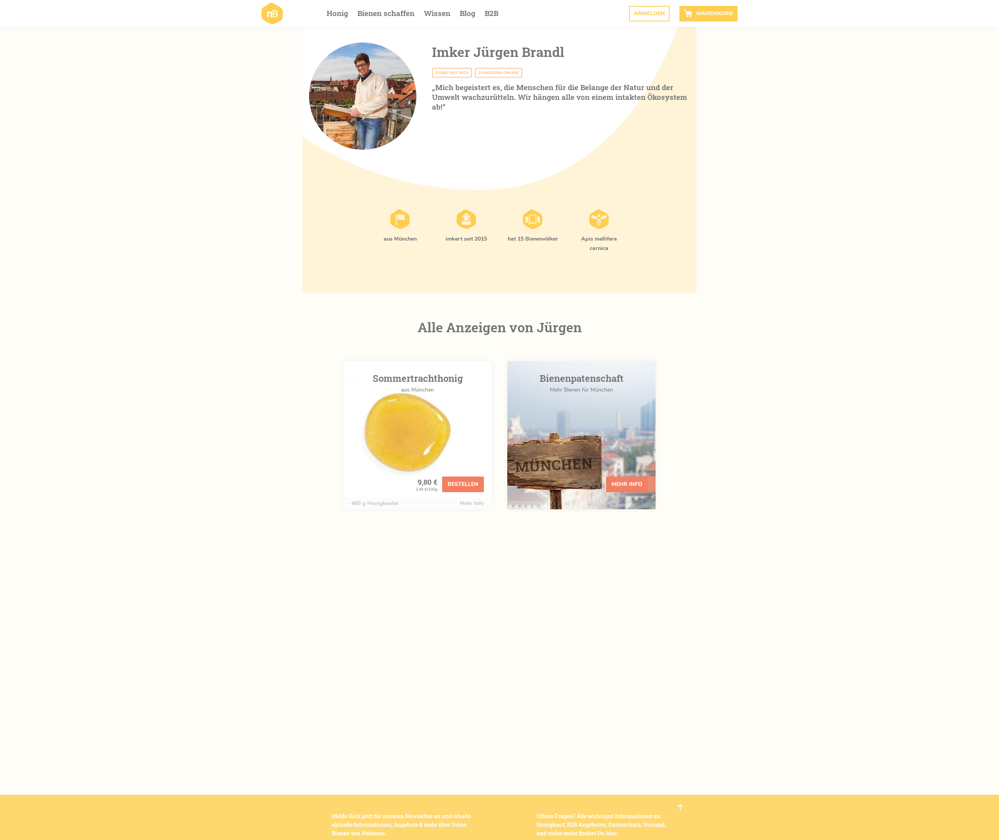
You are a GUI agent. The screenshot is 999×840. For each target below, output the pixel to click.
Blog (467, 13)
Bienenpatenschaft (582, 378)
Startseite (272, 13)
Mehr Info (472, 503)
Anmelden (649, 13)
